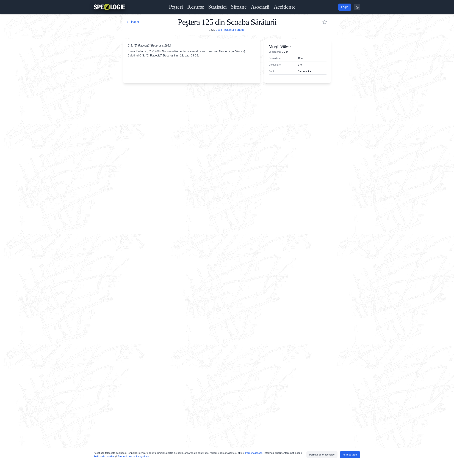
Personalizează (253, 452)
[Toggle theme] (357, 7)
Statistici (217, 6)
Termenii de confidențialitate (133, 456)
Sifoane (239, 6)
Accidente (284, 6)
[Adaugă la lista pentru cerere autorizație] (325, 22)
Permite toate (350, 454)
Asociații (260, 6)
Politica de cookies (104, 456)
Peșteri (176, 6)
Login (344, 7)
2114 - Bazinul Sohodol (230, 29)
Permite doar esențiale (322, 454)
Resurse (195, 6)
